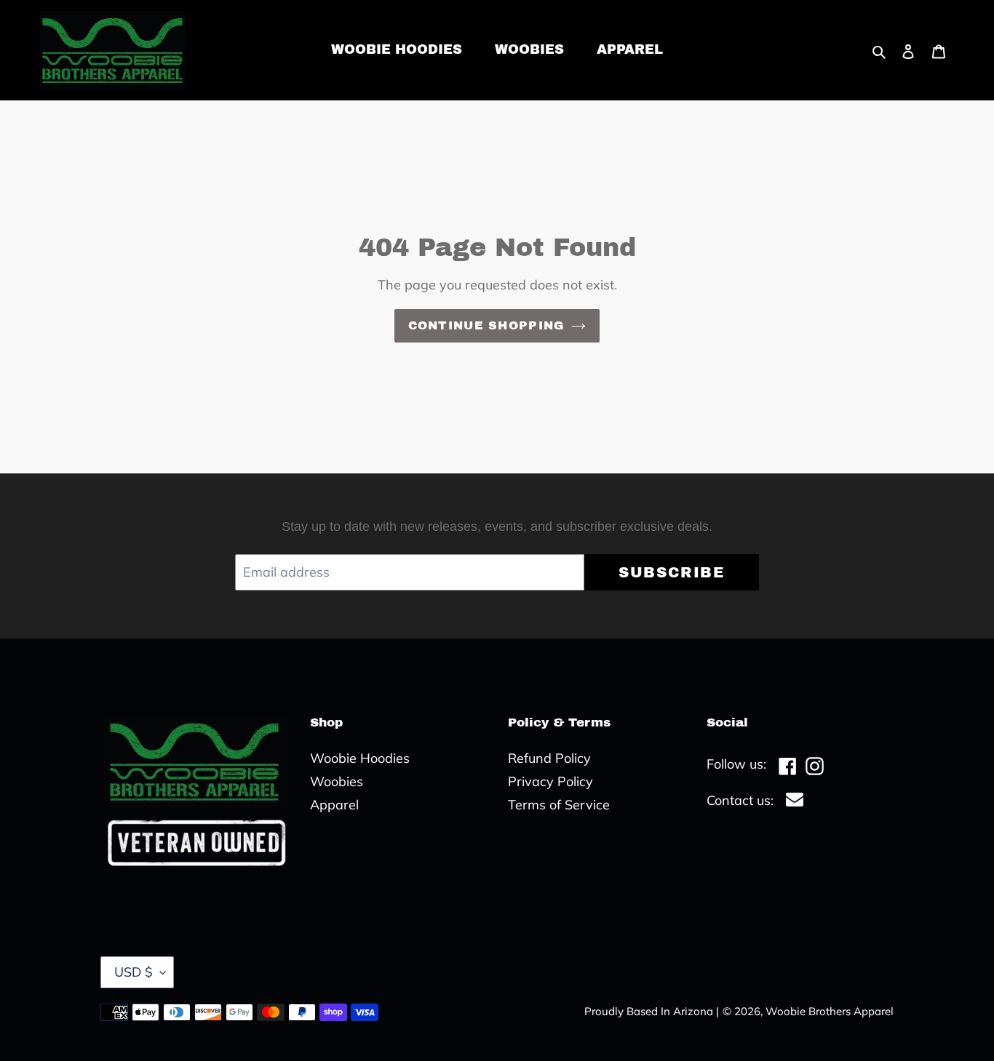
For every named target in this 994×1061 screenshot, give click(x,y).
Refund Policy (549, 758)
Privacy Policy (550, 781)
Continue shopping (486, 325)
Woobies (336, 781)
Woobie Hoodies (360, 758)
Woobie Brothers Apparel (830, 1011)
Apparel (334, 804)
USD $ (133, 972)
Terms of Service (559, 804)
